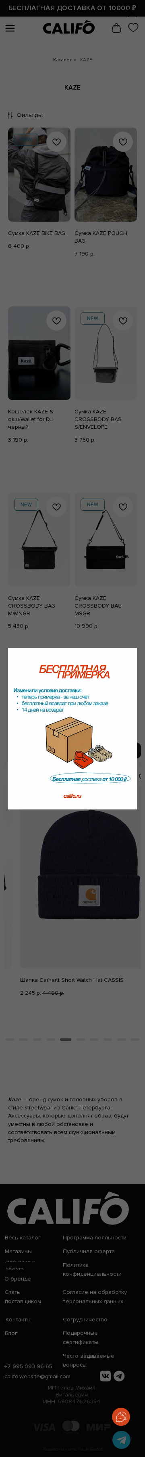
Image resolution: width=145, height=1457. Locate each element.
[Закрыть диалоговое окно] (132, 12)
